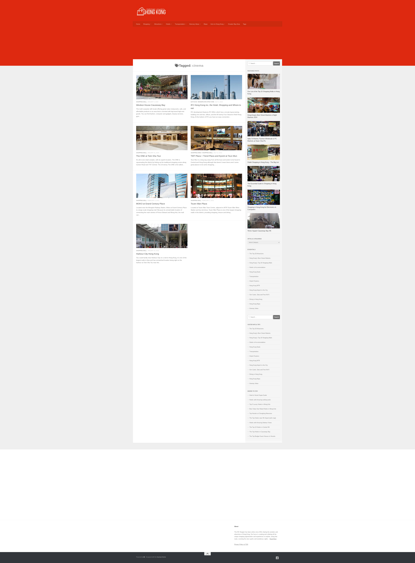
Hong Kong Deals (254, 272)
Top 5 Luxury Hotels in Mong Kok (259, 404)
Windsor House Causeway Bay (150, 105)
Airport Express (254, 281)
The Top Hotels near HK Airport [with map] (262, 418)
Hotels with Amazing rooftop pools (260, 400)
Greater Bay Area (234, 24)
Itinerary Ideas (194, 24)
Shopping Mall (141, 102)
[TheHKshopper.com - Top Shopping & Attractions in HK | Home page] (152, 10)
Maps (206, 24)
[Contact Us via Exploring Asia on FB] (277, 557)
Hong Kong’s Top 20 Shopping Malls (260, 263)
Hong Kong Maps (254, 304)
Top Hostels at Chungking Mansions (260, 413)
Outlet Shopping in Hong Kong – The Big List (263, 162)
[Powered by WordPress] (144, 557)
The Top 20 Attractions (256, 253)
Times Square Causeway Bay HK (259, 231)
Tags (244, 24)
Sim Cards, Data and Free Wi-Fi (259, 294)
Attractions (157, 24)
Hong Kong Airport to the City (258, 290)
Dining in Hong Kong (255, 299)
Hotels (168, 24)
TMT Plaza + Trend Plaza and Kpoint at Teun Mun (214, 156)
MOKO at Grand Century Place (150, 203)
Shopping (146, 24)
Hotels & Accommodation (257, 267)
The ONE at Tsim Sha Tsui (148, 156)
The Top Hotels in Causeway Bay (259, 432)
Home (138, 24)
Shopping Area (196, 153)
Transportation (180, 24)
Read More (273, 539)
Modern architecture (206, 102)
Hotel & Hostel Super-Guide (258, 395)
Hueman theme (161, 557)
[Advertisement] (207, 43)
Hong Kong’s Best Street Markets (260, 258)
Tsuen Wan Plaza (199, 203)
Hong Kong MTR (254, 285)
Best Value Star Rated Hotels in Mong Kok (262, 409)
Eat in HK (194, 102)
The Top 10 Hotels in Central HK (259, 427)
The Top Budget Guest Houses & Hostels (262, 436)
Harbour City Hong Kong (147, 254)
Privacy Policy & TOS (241, 544)
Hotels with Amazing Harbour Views (260, 422)
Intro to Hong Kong (217, 24)
